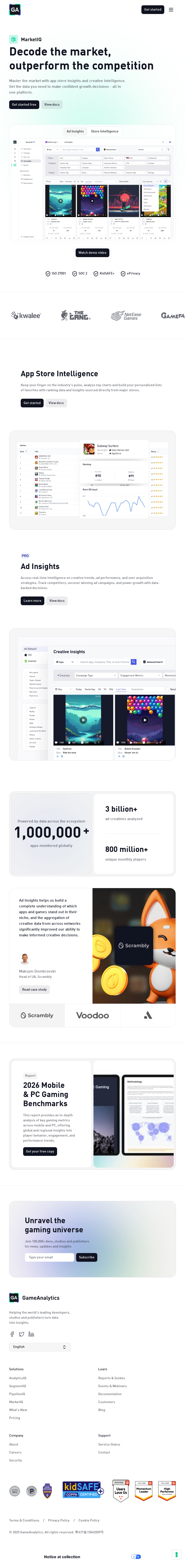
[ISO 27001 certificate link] (47, 1491)
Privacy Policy (59, 1520)
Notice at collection (62, 1556)
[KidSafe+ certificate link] (82, 1491)
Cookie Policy (89, 1520)
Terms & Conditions (24, 1520)
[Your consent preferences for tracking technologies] (176, 1554)
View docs (51, 104)
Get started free (24, 104)
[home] (15, 9)
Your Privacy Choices (108, 1556)
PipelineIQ (17, 1394)
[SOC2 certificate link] (14, 1491)
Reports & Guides (111, 1378)
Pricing (14, 1418)
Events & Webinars (112, 1386)
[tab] (75, 131)
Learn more (32, 601)
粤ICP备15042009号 (89, 1532)
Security (15, 1460)
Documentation (110, 1394)
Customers (106, 1402)
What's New (18, 1410)
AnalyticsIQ (17, 1378)
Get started (152, 9)
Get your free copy (40, 1151)
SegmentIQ (17, 1386)
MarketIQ (16, 1402)
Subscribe (86, 1257)
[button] (40, 1347)
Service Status (109, 1444)
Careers (15, 1452)
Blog (101, 1410)
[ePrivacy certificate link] (31, 1491)
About (13, 1444)
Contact (104, 1452)
